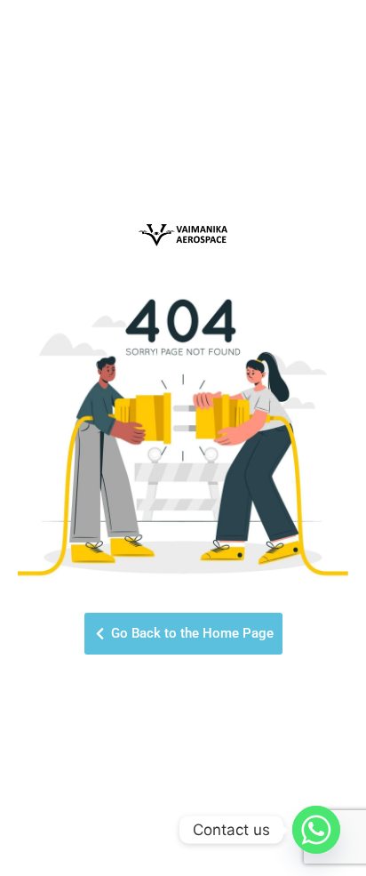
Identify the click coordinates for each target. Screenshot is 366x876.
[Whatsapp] (316, 830)
